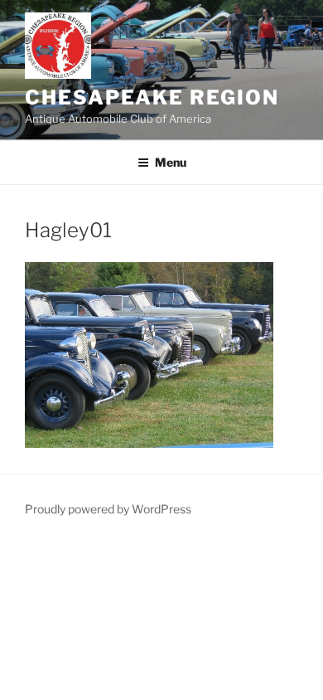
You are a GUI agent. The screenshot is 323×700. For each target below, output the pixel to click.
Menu (170, 162)
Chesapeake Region (152, 97)
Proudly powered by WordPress (108, 509)
